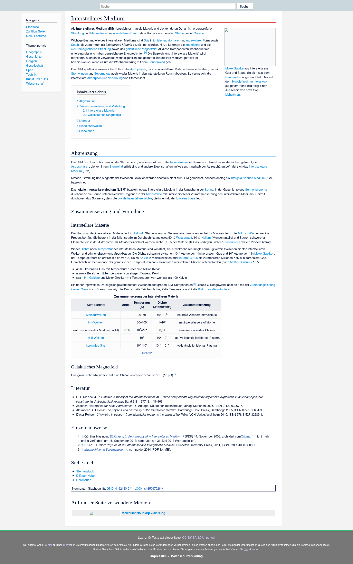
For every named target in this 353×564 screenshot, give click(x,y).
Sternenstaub (85, 471)
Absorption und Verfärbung (105, 78)
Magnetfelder (99, 33)
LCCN (138, 488)
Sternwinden (79, 73)
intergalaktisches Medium (248, 178)
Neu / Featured (36, 36)
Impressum (158, 556)
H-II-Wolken (96, 337)
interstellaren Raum (126, 33)
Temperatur (105, 249)
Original (246, 436)
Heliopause (83, 480)
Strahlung (77, 33)
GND (110, 488)
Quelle (145, 353)
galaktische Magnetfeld (141, 49)
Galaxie (199, 33)
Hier (65, 544)
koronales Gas (96, 345)
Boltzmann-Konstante (212, 289)
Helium (206, 237)
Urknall (138, 233)
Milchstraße (154, 194)
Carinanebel (233, 77)
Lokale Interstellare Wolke (135, 198)
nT (160, 375)
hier (50, 544)
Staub (75, 44)
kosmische (192, 44)
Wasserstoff (184, 237)
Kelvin (144, 257)
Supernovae (102, 73)
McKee (235, 262)
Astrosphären (80, 166)
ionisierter (159, 40)
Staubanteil (230, 242)
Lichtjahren (232, 94)
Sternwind (116, 166)
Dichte (85, 249)
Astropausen (178, 162)
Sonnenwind (157, 62)
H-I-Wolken (95, 322)
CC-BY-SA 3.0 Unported (198, 537)
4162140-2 (122, 488)
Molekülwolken (264, 253)
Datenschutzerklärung (187, 556)
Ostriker (246, 262)
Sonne (209, 189)
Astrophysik (138, 69)
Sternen (180, 33)
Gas (146, 40)
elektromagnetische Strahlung (91, 49)
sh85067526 (152, 488)
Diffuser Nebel (85, 475)
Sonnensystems (256, 189)
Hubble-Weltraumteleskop (249, 81)
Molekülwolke (234, 68)
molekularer (194, 40)
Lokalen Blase (185, 198)
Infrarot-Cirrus (188, 257)
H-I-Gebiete (92, 277)
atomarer (174, 40)
